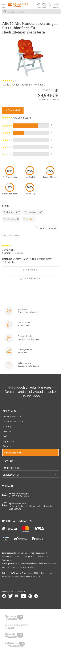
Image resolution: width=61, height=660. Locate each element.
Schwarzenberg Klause (16, 626)
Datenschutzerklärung (13, 421)
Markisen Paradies (14, 617)
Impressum (8, 441)
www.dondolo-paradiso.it (14, 635)
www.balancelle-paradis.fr (14, 644)
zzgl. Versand (53, 99)
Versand (7, 431)
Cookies (7, 446)
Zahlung (7, 426)
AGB (5, 436)
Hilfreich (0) (32, 269)
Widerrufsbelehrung (12, 416)
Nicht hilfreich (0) (32, 278)
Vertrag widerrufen (12, 452)
